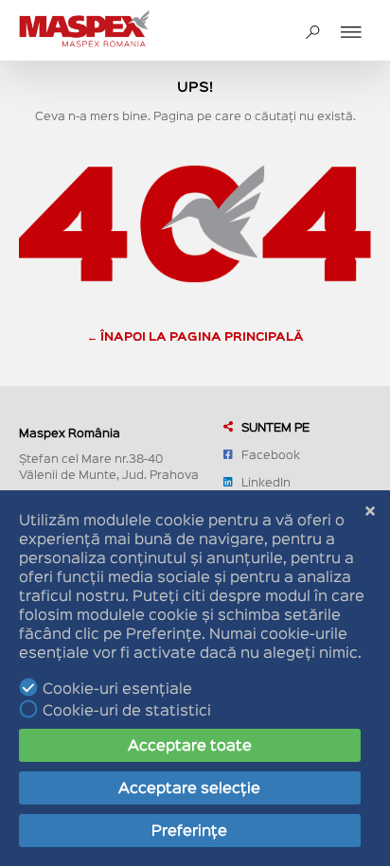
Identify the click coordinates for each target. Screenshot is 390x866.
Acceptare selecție (189, 787)
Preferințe (189, 829)
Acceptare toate (190, 744)
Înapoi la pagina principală (202, 336)
